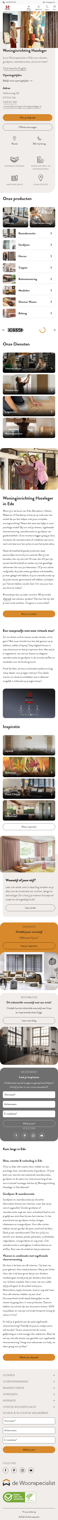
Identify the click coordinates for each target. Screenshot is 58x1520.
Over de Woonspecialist (19, 1407)
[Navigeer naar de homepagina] (7, 7)
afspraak (7, 599)
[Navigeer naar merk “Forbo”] (42, 330)
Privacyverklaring (29, 1511)
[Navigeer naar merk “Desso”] (15, 330)
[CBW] (19, 1497)
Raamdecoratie (13, 1388)
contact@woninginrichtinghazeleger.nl (22, 106)
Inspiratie (9, 1400)
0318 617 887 (10, 102)
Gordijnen (10, 1394)
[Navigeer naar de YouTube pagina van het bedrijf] (41, 1135)
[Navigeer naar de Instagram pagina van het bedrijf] (33, 1135)
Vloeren (9, 1375)
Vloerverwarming (15, 1381)
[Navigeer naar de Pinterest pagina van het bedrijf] (25, 1135)
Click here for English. (15, 68)
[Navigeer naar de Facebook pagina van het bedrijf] (16, 1135)
